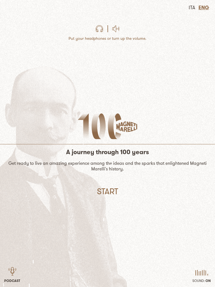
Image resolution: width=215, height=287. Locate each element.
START (107, 191)
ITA (192, 7)
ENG (203, 7)
